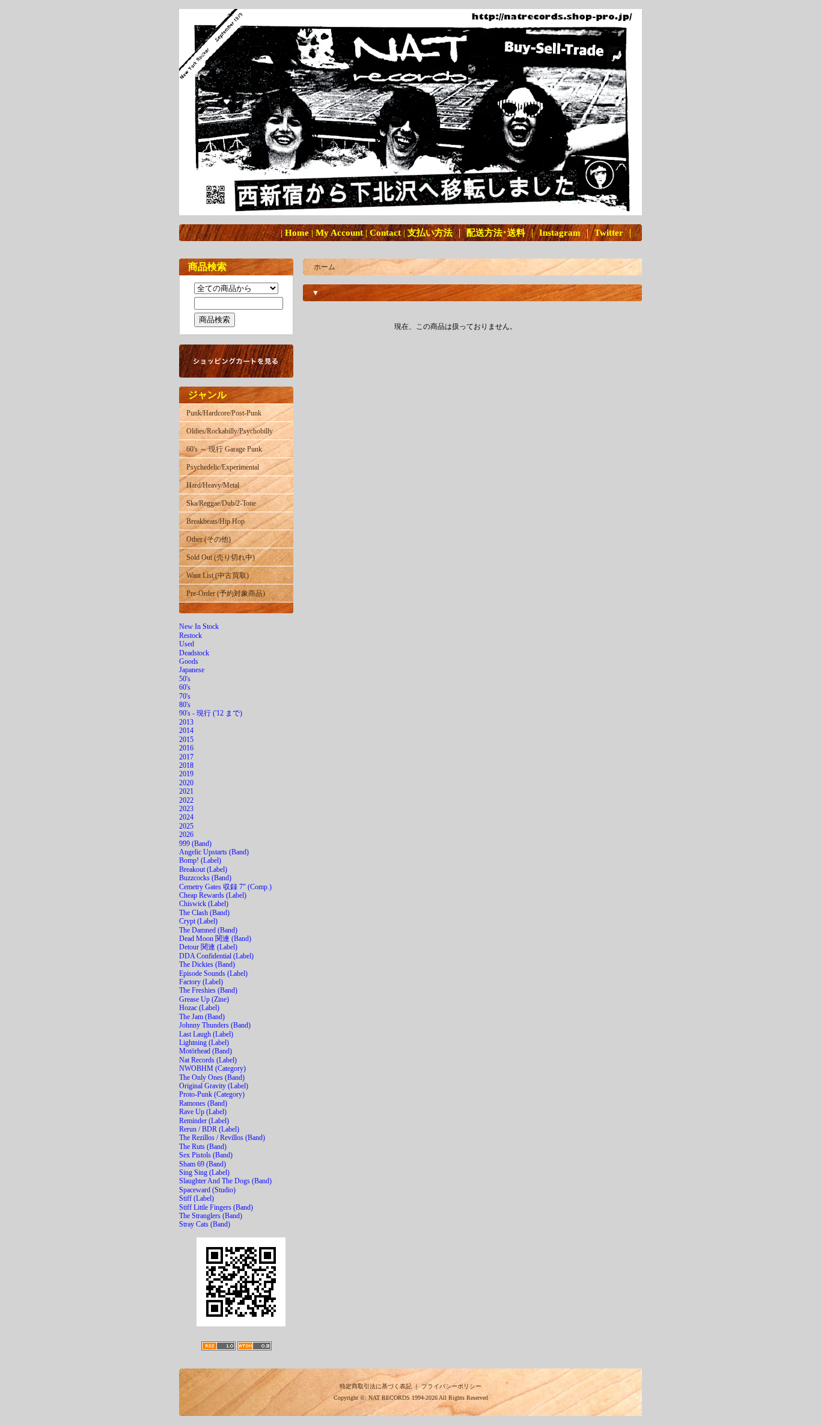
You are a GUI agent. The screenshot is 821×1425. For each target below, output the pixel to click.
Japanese (191, 670)
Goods (188, 661)
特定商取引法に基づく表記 (376, 1386)
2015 (186, 739)
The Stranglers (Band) (210, 1216)
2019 (186, 774)
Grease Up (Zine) (204, 999)
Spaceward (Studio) (207, 1190)
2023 (186, 808)
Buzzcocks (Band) (205, 878)
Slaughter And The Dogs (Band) (225, 1181)
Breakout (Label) (203, 869)
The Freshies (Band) (208, 990)
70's (185, 696)
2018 (186, 765)
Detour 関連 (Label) (208, 947)
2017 (186, 757)
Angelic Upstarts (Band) (214, 852)
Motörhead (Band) (205, 1051)
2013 (186, 722)
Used (186, 644)
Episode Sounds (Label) (213, 973)
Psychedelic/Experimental (222, 467)
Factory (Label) (201, 982)
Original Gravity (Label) (213, 1086)
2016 (186, 748)
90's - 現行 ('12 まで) (210, 713)
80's (185, 704)
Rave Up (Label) (203, 1112)
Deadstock (194, 653)
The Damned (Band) (208, 930)
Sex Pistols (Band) (206, 1155)
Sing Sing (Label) (204, 1172)
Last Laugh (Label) (206, 1034)
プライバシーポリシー (451, 1386)
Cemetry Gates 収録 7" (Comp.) (225, 887)
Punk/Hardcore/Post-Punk (223, 413)
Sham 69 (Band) (202, 1164)
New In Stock (199, 626)
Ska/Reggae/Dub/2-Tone (221, 503)
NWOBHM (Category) (212, 1068)
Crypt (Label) (198, 921)
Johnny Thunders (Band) (215, 1025)
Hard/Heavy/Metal (212, 485)
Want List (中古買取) (217, 575)
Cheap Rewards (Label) (212, 895)
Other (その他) (208, 539)
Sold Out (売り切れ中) (220, 557)
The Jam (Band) (202, 1017)
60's (185, 687)
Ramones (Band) (203, 1103)
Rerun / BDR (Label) (209, 1129)
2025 (186, 826)
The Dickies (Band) (207, 964)
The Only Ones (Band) (212, 1077)
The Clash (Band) (204, 913)
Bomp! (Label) (200, 860)
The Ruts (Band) (203, 1146)
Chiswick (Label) (203, 903)
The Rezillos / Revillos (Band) (222, 1137)
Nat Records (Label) (208, 1060)
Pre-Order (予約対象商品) (225, 593)
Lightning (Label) (204, 1042)
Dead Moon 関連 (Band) (215, 938)
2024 (186, 817)
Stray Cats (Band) (204, 1224)
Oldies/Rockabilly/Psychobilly (229, 431)
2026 (186, 834)
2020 (186, 783)
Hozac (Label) (199, 1008)
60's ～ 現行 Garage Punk (224, 449)
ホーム (324, 267)
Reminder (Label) (204, 1121)
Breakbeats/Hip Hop (215, 521)
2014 (186, 730)
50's (185, 679)
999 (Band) (195, 843)
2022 (186, 800)
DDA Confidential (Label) (216, 956)
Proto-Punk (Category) (212, 1094)
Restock (190, 635)
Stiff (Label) (196, 1198)
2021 (186, 791)
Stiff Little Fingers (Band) (216, 1207)
